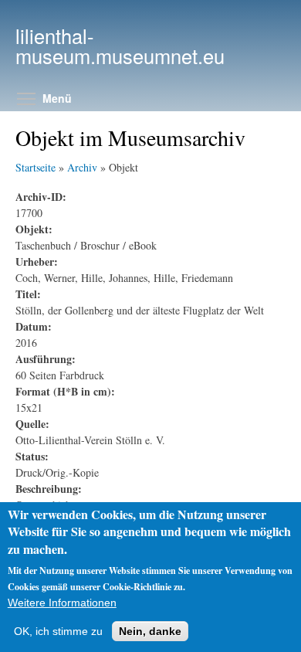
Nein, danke (150, 631)
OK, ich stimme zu (58, 631)
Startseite (35, 167)
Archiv (82, 167)
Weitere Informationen (62, 602)
